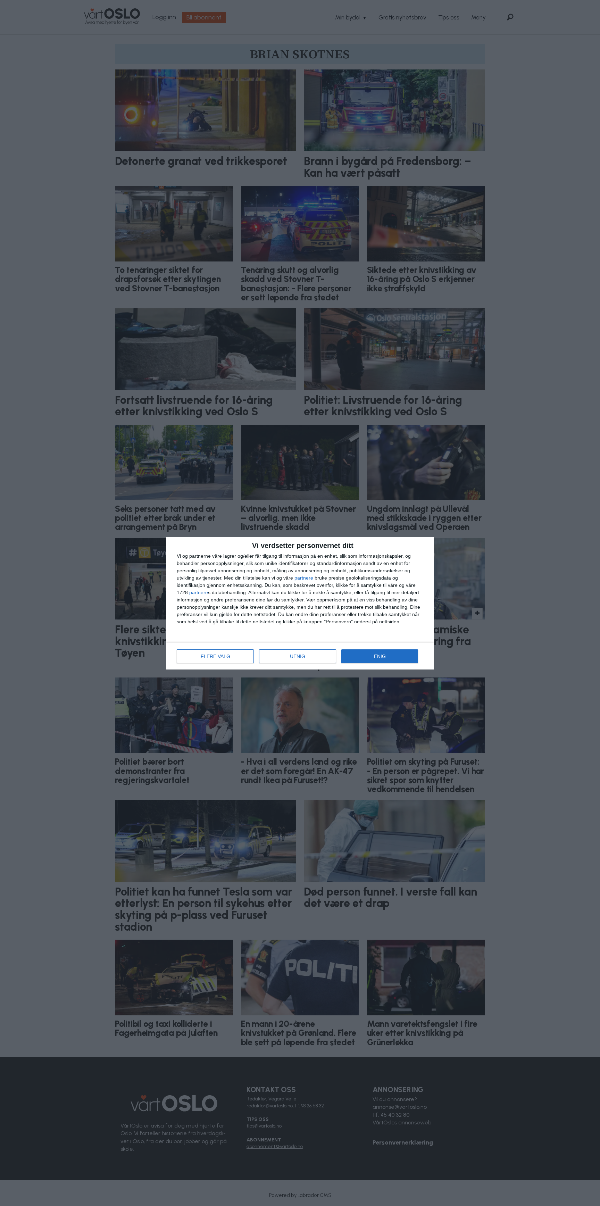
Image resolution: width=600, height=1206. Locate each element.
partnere (303, 577)
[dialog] (300, 603)
